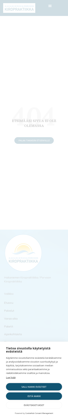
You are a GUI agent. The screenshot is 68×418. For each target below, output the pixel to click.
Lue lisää (10, 377)
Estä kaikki (34, 396)
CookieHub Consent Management (39, 413)
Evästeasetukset (34, 405)
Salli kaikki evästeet (34, 386)
